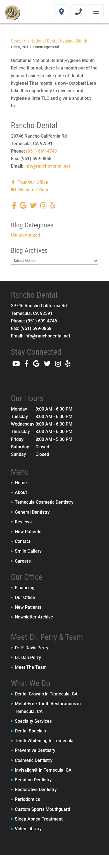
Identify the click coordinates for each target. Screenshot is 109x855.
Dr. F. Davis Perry (31, 647)
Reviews (23, 522)
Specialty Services (33, 721)
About (21, 492)
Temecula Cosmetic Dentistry (44, 502)
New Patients (28, 531)
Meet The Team (31, 667)
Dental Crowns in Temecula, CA (46, 694)
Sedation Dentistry (33, 779)
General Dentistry (32, 512)
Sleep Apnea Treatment (39, 819)
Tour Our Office (32, 182)
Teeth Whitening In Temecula (44, 740)
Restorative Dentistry (36, 789)
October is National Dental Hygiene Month (49, 41)
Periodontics (27, 799)
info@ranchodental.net (47, 166)
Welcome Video (33, 189)
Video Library (28, 828)
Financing (24, 587)
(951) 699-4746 (41, 151)
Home (21, 482)
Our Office (25, 597)
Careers (23, 561)
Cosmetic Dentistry (34, 760)
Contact (22, 541)
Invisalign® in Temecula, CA (43, 770)
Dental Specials (30, 731)
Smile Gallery (28, 551)
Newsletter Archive (34, 617)
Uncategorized (46, 47)
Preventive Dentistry (35, 750)
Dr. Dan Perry (28, 657)
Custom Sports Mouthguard (42, 809)
